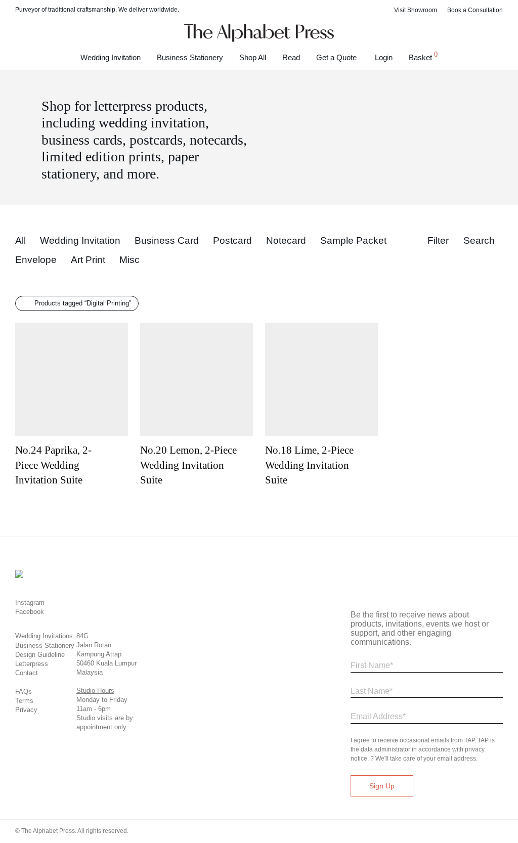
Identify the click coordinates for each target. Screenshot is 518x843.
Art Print (88, 259)
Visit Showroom (415, 10)
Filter (438, 240)
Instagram (30, 602)
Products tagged (82, 303)
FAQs (23, 691)
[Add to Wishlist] (123, 447)
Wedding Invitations (44, 636)
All (20, 240)
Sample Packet (353, 240)
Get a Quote (336, 57)
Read (291, 57)
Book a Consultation (475, 10)
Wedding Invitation (110, 57)
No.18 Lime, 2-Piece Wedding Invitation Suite (309, 465)
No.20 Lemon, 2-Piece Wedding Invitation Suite (188, 465)
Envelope (36, 259)
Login (384, 57)
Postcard (232, 240)
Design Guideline (40, 654)
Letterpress (31, 664)
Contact (26, 673)
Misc (129, 259)
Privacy (26, 710)
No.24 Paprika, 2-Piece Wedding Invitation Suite (53, 465)
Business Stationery (190, 57)
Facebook (29, 611)
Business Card (167, 240)
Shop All (252, 57)
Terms (24, 700)
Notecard (286, 240)
